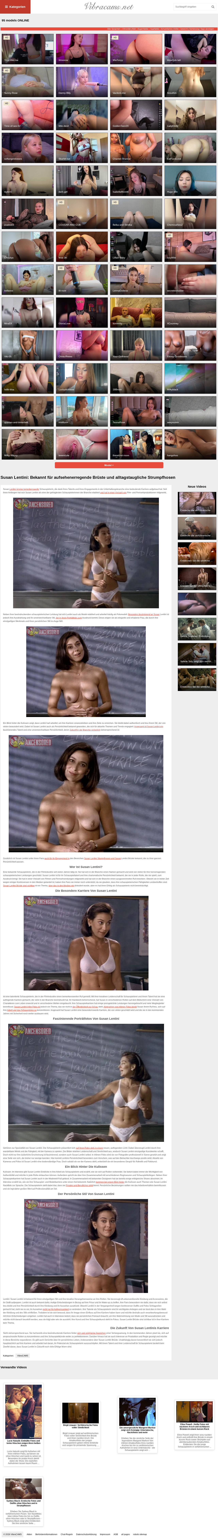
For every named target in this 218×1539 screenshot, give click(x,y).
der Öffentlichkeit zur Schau (85, 1007)
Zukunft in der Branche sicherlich (85, 730)
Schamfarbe (166, 29)
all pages (125, 1534)
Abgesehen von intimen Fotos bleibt (120, 1007)
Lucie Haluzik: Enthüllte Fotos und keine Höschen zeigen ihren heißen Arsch (23, 1443)
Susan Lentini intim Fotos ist (27, 1007)
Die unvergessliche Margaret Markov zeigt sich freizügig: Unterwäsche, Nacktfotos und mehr (137, 1430)
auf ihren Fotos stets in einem (89, 1148)
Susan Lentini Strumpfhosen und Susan (102, 858)
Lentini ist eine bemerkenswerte (24, 489)
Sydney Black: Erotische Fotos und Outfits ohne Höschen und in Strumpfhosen (23, 1503)
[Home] (109, 7)
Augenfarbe (142, 29)
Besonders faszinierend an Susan (144, 614)
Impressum (105, 1534)
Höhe (176, 29)
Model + (109, 465)
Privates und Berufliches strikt (79, 1185)
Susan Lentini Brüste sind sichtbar (19, 885)
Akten (29, 1534)
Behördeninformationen (46, 1534)
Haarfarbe (154, 29)
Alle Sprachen (113, 29)
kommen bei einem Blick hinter (110, 1182)
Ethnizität (126, 29)
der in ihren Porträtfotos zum (69, 618)
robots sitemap (140, 1534)
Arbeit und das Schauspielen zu (21, 1010)
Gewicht (184, 29)
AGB (116, 1534)
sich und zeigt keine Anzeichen (91, 1333)
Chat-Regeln (67, 1534)
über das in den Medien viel (61, 885)
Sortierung (194, 29)
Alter (134, 29)
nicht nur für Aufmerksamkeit (56, 1309)
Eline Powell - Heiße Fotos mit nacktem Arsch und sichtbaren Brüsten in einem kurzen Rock (194, 1426)
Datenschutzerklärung (86, 1534)
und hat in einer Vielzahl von (113, 492)
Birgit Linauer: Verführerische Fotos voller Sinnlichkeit (80, 1426)
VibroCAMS (22, 1356)
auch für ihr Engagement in (56, 858)
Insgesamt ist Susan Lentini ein (148, 726)
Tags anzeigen (207, 29)
